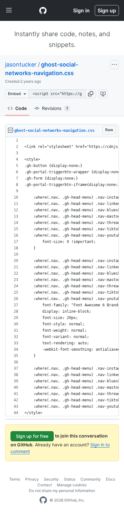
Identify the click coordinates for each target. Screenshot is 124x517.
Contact (45, 484)
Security (51, 479)
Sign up (107, 10)
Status (69, 479)
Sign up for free (32, 436)
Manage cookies (71, 484)
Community (90, 479)
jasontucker (21, 64)
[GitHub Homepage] (43, 500)
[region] (62, 276)
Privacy (32, 479)
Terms (14, 479)
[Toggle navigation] (9, 10)
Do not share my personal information (62, 490)
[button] (90, 93)
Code (21, 108)
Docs (110, 479)
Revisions (55, 108)
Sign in (81, 10)
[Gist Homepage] (43, 10)
